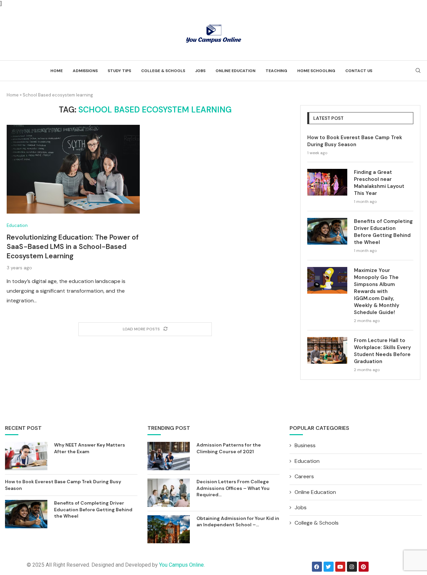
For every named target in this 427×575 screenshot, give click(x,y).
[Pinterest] (364, 567)
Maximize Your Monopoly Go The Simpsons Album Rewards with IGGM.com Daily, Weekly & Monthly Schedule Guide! (376, 291)
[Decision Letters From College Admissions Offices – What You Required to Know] (168, 493)
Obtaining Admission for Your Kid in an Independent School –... (237, 521)
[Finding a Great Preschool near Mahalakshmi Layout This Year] (327, 182)
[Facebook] (317, 567)
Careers (304, 476)
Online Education (236, 70)
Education (17, 225)
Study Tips (119, 70)
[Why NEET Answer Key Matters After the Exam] (26, 456)
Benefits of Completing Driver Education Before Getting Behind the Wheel (383, 232)
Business (305, 445)
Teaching (276, 70)
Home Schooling (316, 70)
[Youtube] (340, 567)
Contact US (358, 70)
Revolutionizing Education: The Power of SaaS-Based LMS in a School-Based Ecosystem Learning (72, 247)
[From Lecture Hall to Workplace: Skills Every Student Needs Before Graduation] (327, 350)
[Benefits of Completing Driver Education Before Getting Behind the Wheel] (327, 231)
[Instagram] (352, 567)
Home (56, 70)
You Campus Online (181, 565)
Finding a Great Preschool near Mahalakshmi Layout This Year (379, 183)
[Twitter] (329, 567)
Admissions (85, 70)
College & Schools (163, 70)
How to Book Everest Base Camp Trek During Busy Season (354, 141)
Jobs (200, 70)
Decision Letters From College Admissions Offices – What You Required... (233, 488)
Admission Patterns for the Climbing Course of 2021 (228, 448)
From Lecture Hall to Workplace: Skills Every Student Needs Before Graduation (382, 351)
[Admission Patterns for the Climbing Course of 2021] (168, 456)
